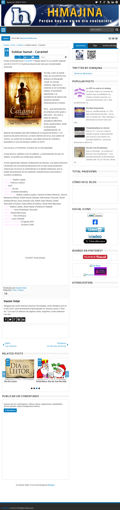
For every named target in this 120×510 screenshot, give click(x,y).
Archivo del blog (109, 46)
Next (4, 374)
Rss (109, 2)
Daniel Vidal (21, 288)
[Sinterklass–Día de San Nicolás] (51, 368)
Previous (67, 374)
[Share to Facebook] (6, 376)
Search (116, 29)
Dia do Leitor (10, 381)
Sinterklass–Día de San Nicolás (51, 381)
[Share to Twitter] (10, 376)
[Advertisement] (38, 331)
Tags (95, 46)
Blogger (51, 485)
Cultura (20, 290)
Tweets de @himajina (83, 73)
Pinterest (117, 2)
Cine (14, 290)
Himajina (5, 508)
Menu (3, 2)
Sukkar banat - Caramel (30, 52)
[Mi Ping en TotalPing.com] (100, 275)
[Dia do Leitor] (19, 368)
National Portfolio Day (28, 38)
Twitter (96, 2)
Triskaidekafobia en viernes (98, 128)
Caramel (28, 61)
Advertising (80, 46)
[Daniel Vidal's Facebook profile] (95, 224)
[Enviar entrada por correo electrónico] (5, 294)
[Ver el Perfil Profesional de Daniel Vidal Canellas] (95, 238)
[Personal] (89, 275)
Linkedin (113, 2)
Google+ (104, 2)
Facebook (100, 2)
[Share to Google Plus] (13, 376)
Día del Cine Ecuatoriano (97, 148)
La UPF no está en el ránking (98, 88)
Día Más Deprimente (95, 108)
